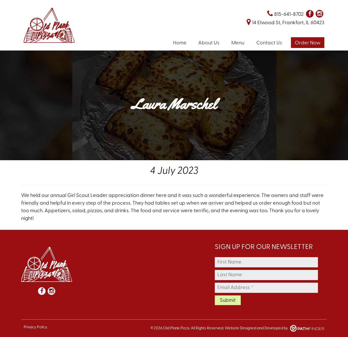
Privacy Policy (35, 327)
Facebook (310, 14)
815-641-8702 (289, 14)
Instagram (319, 14)
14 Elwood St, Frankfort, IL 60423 (288, 23)
